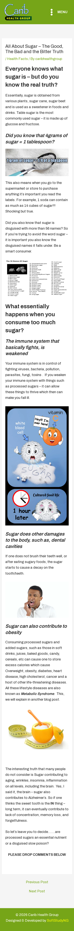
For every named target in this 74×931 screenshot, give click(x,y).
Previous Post (37, 882)
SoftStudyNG (57, 920)
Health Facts (17, 59)
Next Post (37, 891)
